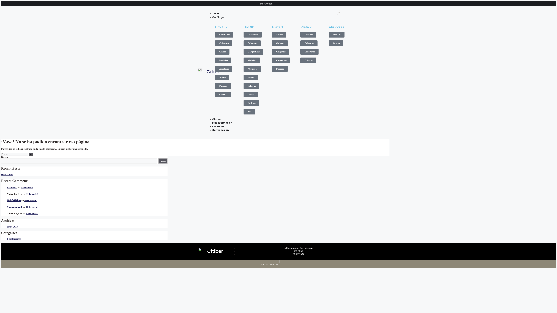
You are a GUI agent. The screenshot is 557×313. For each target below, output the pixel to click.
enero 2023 (12, 226)
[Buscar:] (15, 154)
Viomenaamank (14, 207)
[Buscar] (31, 154)
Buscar (4, 157)
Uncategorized (14, 239)
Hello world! (7, 174)
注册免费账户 (14, 200)
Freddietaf (12, 187)
